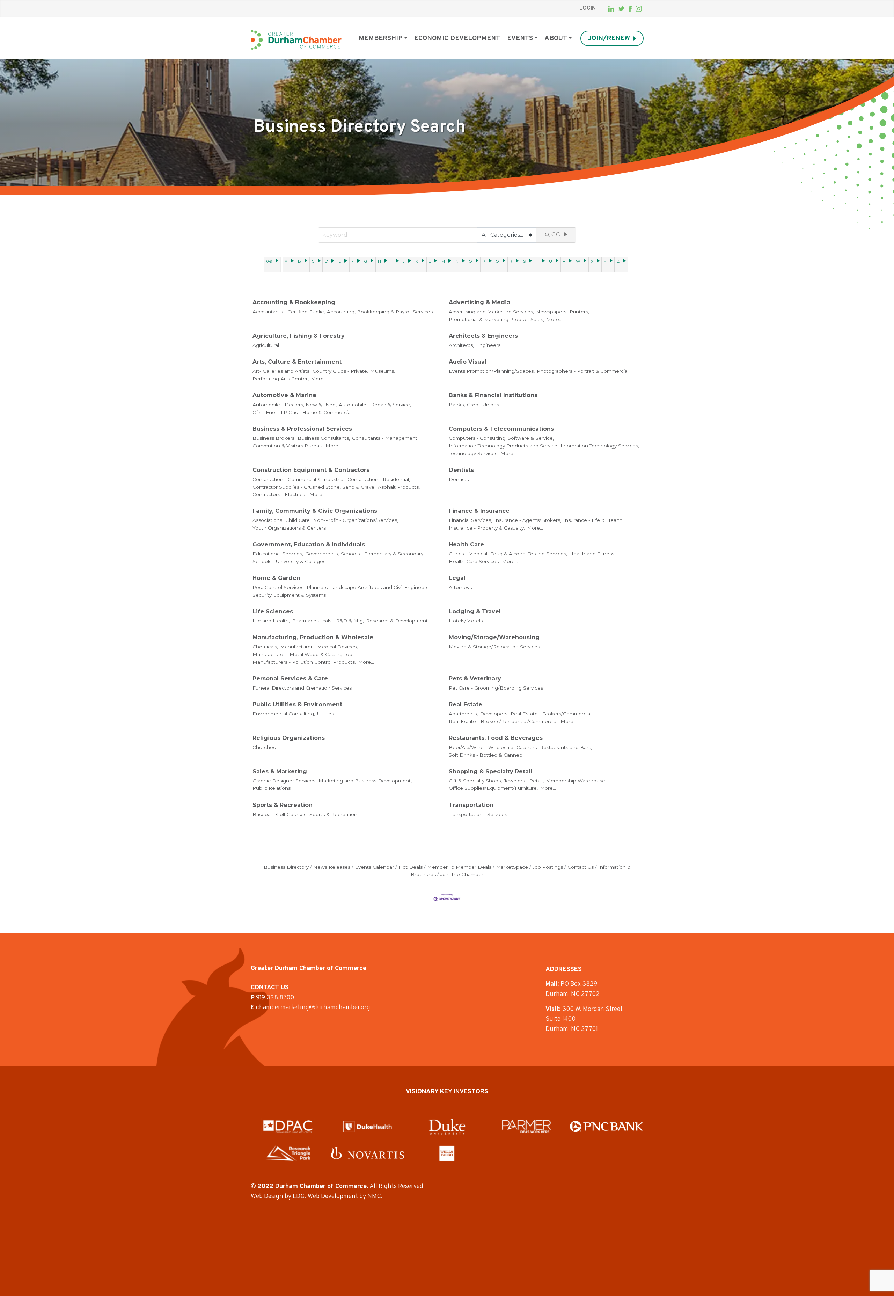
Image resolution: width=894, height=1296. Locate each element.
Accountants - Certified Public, (288, 311)
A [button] (286, 261)
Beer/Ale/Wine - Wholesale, (481, 747)
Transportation (471, 805)
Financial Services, (470, 520)
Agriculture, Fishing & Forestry (298, 336)
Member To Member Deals (459, 867)
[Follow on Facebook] (630, 8)
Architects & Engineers (483, 336)
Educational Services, (277, 553)
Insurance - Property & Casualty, (487, 528)
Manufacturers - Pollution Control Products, (304, 662)
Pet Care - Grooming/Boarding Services (496, 688)
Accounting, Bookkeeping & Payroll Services (380, 311)
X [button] (592, 261)
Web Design (267, 1197)
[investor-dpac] (288, 1126)
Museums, (382, 371)
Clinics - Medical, (468, 553)
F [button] (352, 261)
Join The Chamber (461, 874)
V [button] (564, 261)
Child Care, (298, 520)
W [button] (578, 261)
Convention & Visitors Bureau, (287, 446)
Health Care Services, (474, 561)
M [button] (443, 261)
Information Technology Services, (599, 446)
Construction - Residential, (378, 479)
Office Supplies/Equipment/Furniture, (493, 788)
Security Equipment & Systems (289, 595)
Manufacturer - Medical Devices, (319, 646)
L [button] (429, 261)
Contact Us (580, 867)
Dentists (461, 470)
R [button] (511, 261)
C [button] (313, 261)
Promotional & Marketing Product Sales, (496, 319)
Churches (264, 747)
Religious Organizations (288, 738)
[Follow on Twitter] (621, 9)
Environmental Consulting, (283, 713)
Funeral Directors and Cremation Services (302, 688)
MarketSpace (512, 867)
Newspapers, (551, 311)
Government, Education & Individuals (308, 544)
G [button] (365, 261)
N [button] (457, 261)
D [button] (326, 261)
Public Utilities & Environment (297, 704)
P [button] (484, 261)
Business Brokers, (273, 438)
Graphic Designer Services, (284, 781)
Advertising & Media (479, 302)
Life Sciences (272, 611)
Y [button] (605, 261)
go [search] (556, 234)
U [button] (550, 261)
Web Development (333, 1197)
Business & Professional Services (302, 428)
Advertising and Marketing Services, (491, 311)
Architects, (461, 345)
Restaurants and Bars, (566, 747)
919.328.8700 (275, 998)
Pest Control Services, (278, 587)
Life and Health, (271, 621)
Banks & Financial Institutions (493, 395)
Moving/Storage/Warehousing (494, 637)
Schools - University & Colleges (288, 561)
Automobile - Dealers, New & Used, (294, 404)
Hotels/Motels (466, 621)
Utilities (325, 713)
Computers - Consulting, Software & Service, (501, 438)
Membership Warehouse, (576, 781)
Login (587, 8)
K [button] (416, 261)
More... (554, 319)
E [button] (339, 261)
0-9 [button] (269, 261)
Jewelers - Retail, (524, 781)
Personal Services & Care (290, 678)
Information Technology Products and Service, (503, 446)
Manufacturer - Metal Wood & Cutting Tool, (303, 654)
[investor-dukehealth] (367, 1126)
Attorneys (460, 587)
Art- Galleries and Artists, (281, 371)
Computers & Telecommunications (501, 428)
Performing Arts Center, (280, 378)
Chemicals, (265, 646)
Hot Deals (410, 867)
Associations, (267, 520)
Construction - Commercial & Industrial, (298, 479)
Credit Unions (483, 404)
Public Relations (271, 788)
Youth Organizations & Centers (289, 528)
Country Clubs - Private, (340, 371)
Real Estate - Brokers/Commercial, (551, 713)
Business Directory (286, 867)
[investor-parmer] (526, 1126)
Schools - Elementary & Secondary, (382, 553)
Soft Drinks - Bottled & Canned (485, 755)
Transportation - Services (478, 814)
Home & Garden (276, 578)
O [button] (470, 261)
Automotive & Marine (284, 395)
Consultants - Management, (385, 438)
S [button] (524, 261)
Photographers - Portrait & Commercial (583, 371)
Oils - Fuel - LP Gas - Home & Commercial (302, 412)
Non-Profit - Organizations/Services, (355, 520)
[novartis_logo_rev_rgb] (367, 1153)
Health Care (466, 544)
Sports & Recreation (282, 805)
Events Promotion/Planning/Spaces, (492, 371)
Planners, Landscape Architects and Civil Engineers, (368, 587)
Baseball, (263, 814)
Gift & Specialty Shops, (475, 781)
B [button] (299, 261)
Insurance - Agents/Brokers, (527, 520)
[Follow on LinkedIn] (611, 9)
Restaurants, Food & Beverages (496, 738)
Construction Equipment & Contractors (310, 470)
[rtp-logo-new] (287, 1153)
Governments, (322, 553)
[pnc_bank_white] (606, 1126)
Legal (457, 578)
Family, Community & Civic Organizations (314, 511)
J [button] (404, 261)
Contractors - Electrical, (279, 494)
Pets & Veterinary (475, 678)
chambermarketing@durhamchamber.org (313, 1008)
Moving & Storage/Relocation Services (494, 646)
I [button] (392, 261)
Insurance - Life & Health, (593, 520)
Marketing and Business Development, (365, 781)
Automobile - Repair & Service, (375, 404)
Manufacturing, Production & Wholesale (312, 637)
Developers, (494, 713)
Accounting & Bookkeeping (293, 302)
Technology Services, (473, 453)
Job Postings (548, 867)
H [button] (379, 261)
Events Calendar (374, 867)
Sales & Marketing (279, 771)
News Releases (331, 867)
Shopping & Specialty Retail (490, 771)
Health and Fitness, (592, 553)
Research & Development (397, 621)
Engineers (488, 345)
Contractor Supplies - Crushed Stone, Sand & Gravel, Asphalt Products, (336, 487)
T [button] (537, 261)
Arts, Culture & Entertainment (297, 361)
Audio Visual (467, 361)
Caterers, (527, 747)
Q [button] (497, 261)
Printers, (579, 311)
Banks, (457, 404)
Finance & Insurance (479, 511)
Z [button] (618, 261)
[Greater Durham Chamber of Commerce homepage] (296, 40)
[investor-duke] (447, 1127)
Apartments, (463, 713)
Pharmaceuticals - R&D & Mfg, (328, 621)
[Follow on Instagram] (639, 9)
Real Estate (465, 704)
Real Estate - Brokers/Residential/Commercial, (503, 721)
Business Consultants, (324, 438)
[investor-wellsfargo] (447, 1153)
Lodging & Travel (475, 611)
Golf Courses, (291, 814)
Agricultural (265, 345)
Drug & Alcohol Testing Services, (528, 553)
